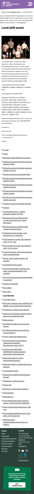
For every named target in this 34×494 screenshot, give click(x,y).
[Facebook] (19, 451)
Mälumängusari (8, 320)
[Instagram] (27, 451)
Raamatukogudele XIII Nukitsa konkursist (17, 158)
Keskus (4, 431)
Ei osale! (6, 150)
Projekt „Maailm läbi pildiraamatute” (15, 337)
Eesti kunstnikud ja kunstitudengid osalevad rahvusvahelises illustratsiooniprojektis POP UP (15, 343)
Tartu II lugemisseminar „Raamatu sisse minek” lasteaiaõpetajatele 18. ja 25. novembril (16, 271)
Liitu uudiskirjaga (17, 485)
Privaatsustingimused (8, 441)
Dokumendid (5, 436)
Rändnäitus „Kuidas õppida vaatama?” (16, 389)
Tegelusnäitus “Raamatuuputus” (14, 381)
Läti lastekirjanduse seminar (12, 265)
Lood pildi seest (8, 296)
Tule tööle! (4, 451)
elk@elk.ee (22, 440)
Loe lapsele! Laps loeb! (10, 371)
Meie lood (4, 449)
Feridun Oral (7, 385)
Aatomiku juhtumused (10, 284)
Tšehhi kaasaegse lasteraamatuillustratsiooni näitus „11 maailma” (15, 422)
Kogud (3, 433)
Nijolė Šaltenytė (8, 397)
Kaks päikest (7, 288)
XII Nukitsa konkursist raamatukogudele (16, 174)
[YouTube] (23, 451)
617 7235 (29, 438)
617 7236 (25, 433)
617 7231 (27, 435)
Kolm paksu (7, 292)
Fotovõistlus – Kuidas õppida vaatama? (16, 310)
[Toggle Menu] (30, 3)
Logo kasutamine (7, 446)
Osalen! (5, 154)
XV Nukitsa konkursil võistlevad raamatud (17, 204)
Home (3, 12)
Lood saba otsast (9, 299)
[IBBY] (22, 455)
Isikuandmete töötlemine (9, 438)
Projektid (6, 208)
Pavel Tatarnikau (8, 393)
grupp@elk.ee (23, 446)
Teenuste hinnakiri (7, 443)
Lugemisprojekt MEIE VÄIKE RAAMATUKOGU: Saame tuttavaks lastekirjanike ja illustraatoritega (14, 351)
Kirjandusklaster (23, 460)
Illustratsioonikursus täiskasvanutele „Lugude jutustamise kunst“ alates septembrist (15, 220)
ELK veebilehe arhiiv (13, 12)
